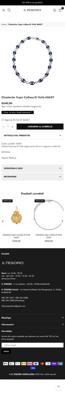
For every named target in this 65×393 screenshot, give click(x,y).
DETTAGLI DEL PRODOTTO (17, 135)
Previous (2, 221)
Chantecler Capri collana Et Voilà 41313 (49, 236)
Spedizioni (17, 106)
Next (62, 221)
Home (4, 24)
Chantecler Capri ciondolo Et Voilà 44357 (16, 236)
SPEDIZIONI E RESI (13, 168)
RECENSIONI (10, 176)
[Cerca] (9, 10)
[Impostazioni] (54, 10)
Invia (6, 351)
